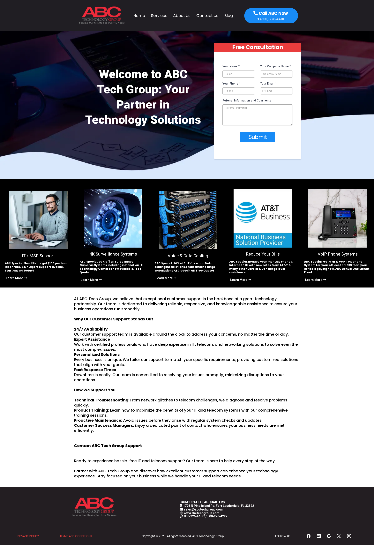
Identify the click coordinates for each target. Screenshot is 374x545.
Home (139, 15)
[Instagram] (349, 536)
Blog (228, 15)
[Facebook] (308, 536)
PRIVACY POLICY (28, 536)
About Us (182, 15)
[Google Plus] (329, 536)
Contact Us (207, 15)
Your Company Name (275, 66)
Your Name (231, 66)
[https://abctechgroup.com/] (101, 15)
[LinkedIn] (319, 536)
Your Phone (231, 83)
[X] (339, 536)
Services (159, 15)
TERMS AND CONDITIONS (76, 536)
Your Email (268, 83)
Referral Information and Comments (246, 100)
